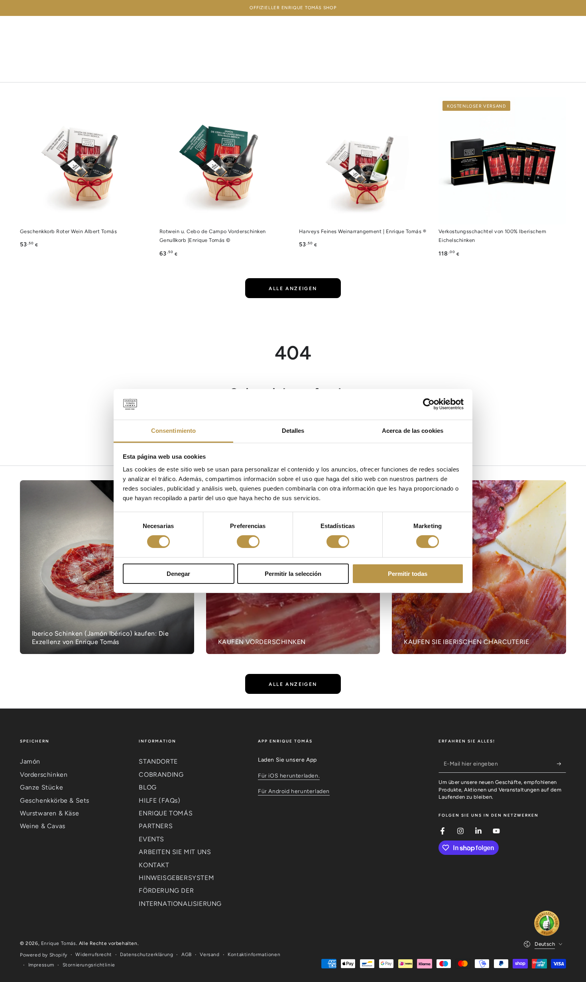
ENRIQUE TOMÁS (166, 813)
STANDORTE (158, 761)
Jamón (30, 761)
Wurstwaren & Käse (49, 813)
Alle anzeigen (293, 288)
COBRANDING (161, 774)
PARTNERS (156, 826)
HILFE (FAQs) (159, 800)
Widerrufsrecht (93, 954)
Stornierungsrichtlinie (89, 965)
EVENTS (151, 839)
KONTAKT (154, 865)
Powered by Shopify (43, 955)
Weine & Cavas (42, 826)
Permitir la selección (293, 573)
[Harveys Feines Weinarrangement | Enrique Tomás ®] (363, 160)
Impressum (41, 965)
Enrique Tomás (58, 943)
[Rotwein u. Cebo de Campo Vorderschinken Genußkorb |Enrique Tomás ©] (223, 160)
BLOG (147, 787)
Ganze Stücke (41, 787)
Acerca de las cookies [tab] (412, 430)
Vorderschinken (43, 774)
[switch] (248, 541)
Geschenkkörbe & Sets (54, 800)
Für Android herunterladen (294, 791)
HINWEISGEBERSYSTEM (176, 878)
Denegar (178, 573)
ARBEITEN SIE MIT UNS (175, 852)
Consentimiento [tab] (173, 430)
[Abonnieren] (561, 763)
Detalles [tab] (293, 430)
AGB (186, 954)
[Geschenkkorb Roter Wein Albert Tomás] (83, 160)
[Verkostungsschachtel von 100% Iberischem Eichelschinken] (502, 160)
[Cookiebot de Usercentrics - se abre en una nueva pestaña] (429, 404)
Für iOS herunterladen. (289, 775)
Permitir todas (407, 573)
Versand (209, 954)
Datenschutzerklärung (146, 954)
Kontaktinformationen (254, 954)
